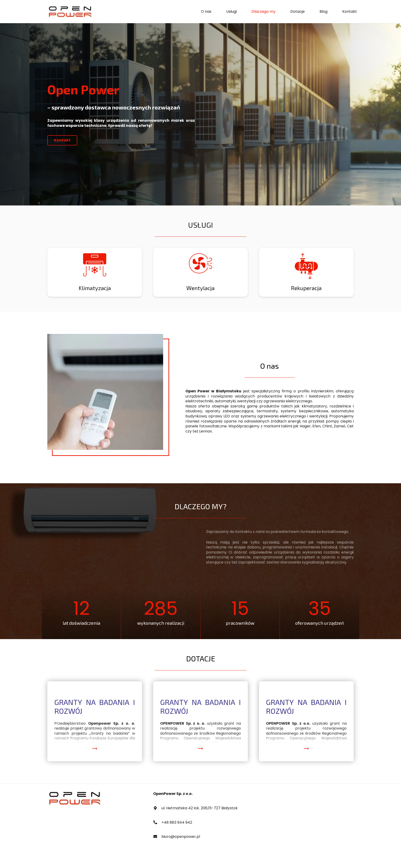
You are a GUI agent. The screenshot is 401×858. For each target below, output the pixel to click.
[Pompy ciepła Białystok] (306, 272)
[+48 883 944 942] (157, 822)
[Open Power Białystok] (70, 11)
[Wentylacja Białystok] (94, 272)
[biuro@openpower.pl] (157, 836)
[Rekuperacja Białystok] (200, 272)
